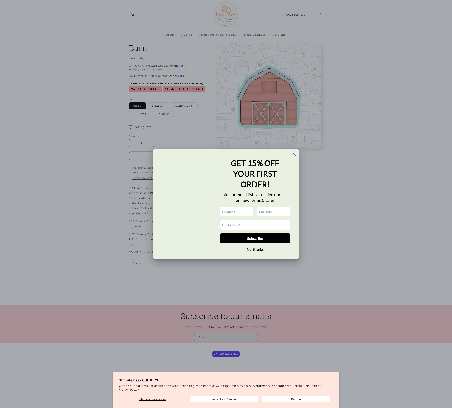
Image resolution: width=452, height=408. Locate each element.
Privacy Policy (129, 389)
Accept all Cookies (224, 399)
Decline (296, 399)
